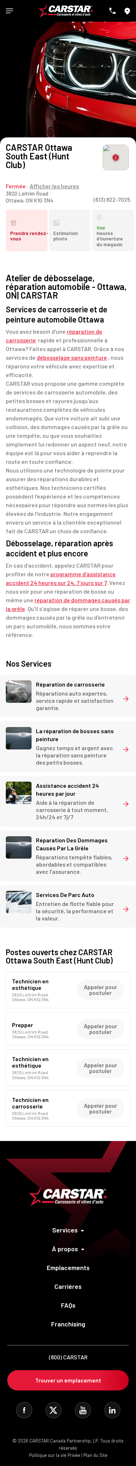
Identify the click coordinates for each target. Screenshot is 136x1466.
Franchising (68, 1324)
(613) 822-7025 (112, 199)
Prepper (22, 1025)
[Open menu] (9, 10)
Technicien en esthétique (30, 984)
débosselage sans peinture (72, 357)
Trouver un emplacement (68, 1380)
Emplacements (68, 1267)
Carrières (68, 1286)
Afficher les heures (54, 186)
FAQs (68, 1305)
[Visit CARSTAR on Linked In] (112, 1410)
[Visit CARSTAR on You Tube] (83, 1410)
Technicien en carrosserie (30, 1103)
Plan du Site (95, 1455)
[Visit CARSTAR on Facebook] (24, 1410)
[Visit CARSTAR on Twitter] (53, 1410)
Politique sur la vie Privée (54, 1455)
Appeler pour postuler (100, 989)
